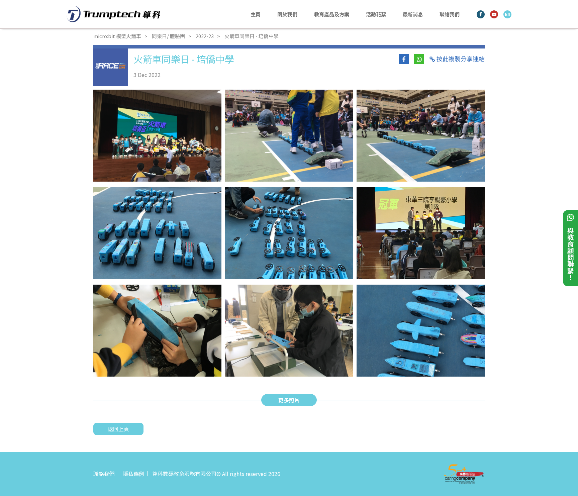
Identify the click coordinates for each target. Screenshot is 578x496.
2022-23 (205, 35)
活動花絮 (376, 14)
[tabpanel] (157, 135)
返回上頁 (118, 429)
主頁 (256, 14)
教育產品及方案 (331, 14)
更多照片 (289, 400)
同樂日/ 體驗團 (168, 35)
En (507, 14)
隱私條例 (133, 474)
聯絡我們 (450, 14)
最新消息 (413, 14)
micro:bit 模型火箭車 (117, 35)
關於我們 (287, 14)
